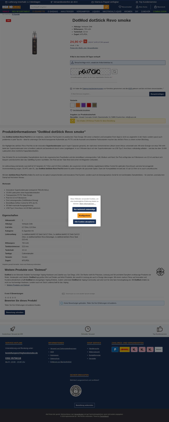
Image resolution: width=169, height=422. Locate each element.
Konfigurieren (84, 216)
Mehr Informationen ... (88, 204)
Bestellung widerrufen (84, 405)
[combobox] (67, 7)
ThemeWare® (104, 416)
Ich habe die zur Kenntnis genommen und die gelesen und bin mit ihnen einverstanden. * (118, 88)
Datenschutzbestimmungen (92, 88)
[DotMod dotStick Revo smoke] (34, 42)
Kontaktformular (95, 355)
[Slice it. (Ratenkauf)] (134, 349)
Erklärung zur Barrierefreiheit (60, 362)
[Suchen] (106, 7)
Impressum (54, 355)
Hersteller (92, 358)
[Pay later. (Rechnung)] (150, 349)
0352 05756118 (13, 358)
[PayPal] (115, 349)
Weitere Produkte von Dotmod (18, 285)
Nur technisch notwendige (84, 209)
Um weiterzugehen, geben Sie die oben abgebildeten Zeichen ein (92, 77)
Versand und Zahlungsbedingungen (63, 348)
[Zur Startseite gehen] (11, 7)
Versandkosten (79, 414)
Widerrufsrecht (94, 352)
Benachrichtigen (157, 94)
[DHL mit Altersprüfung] (125, 349)
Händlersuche (94, 348)
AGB (130, 88)
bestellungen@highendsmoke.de (21, 353)
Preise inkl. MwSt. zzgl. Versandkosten (84, 48)
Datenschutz (54, 358)
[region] (35, 42)
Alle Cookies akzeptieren (85, 222)
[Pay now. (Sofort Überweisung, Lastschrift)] (142, 349)
